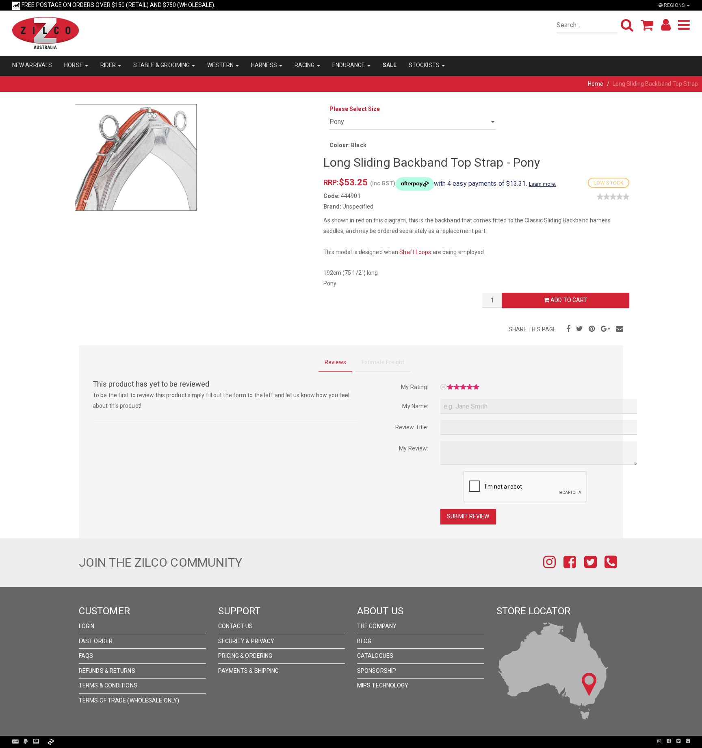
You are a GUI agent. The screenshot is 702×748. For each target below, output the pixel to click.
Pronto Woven (351, 741)
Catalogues (375, 655)
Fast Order (96, 641)
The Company (376, 626)
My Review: (413, 448)
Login (87, 626)
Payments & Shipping (248, 671)
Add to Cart (568, 300)
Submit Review (468, 516)
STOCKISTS (425, 65)
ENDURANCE (349, 65)
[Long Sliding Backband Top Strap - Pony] (136, 157)
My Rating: (414, 387)
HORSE (74, 65)
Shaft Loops (415, 252)
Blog (364, 641)
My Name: (415, 406)
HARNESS (264, 65)
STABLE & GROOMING (162, 65)
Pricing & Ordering (245, 655)
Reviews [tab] (336, 362)
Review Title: (411, 427)
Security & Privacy (246, 641)
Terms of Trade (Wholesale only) (129, 700)
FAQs (86, 655)
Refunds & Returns (107, 671)
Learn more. (542, 184)
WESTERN (221, 65)
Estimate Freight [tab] (383, 362)
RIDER (108, 65)
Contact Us (235, 626)
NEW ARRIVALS (32, 65)
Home (595, 83)
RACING (305, 65)
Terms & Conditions (108, 685)
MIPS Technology (383, 685)
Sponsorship (376, 671)
